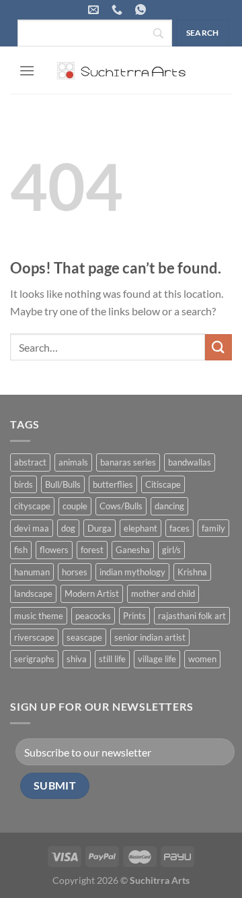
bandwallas (189, 462)
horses (74, 572)
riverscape (34, 637)
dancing (169, 506)
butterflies (113, 484)
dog (68, 528)
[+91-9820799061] (119, 10)
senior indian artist (150, 637)
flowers (54, 549)
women (202, 658)
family (213, 528)
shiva (77, 658)
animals (73, 462)
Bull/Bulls (63, 484)
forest (92, 549)
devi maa (31, 528)
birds (23, 484)
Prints (134, 615)
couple (75, 506)
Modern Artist (92, 593)
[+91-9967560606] (142, 10)
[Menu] (27, 70)
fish (21, 549)
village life (157, 658)
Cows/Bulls (121, 506)
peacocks (93, 615)
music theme (38, 615)
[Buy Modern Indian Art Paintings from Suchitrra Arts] (121, 70)
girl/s (171, 549)
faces (179, 528)
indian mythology (132, 572)
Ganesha (133, 549)
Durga (99, 528)
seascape (84, 637)
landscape (33, 593)
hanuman (32, 572)
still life (112, 658)
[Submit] (218, 347)
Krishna (192, 572)
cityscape (32, 506)
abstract (30, 462)
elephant (140, 528)
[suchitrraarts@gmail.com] (95, 10)
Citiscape (163, 484)
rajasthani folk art (192, 615)
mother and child (163, 593)
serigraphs (34, 658)
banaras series (128, 462)
